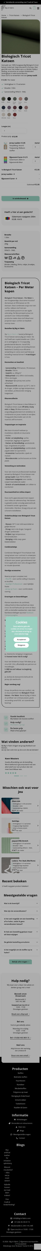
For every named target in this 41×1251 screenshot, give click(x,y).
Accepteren (21, 639)
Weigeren (21, 645)
